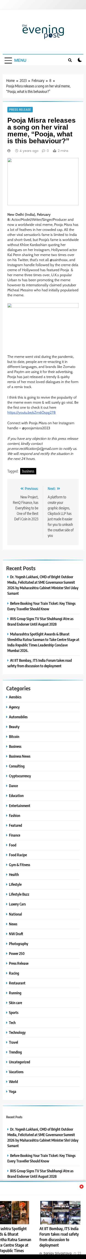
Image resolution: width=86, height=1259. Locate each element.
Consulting (17, 766)
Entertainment (19, 805)
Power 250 (17, 953)
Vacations (16, 1071)
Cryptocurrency (20, 775)
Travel (13, 1042)
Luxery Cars (17, 904)
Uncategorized (19, 1061)
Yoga (12, 1091)
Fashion (14, 815)
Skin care (15, 1002)
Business (15, 746)
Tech (12, 1022)
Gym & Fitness (19, 864)
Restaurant (17, 983)
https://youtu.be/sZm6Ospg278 (31, 412)
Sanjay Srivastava (58, 1253)
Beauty (14, 726)
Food (12, 845)
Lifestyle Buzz (19, 894)
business (28, 471)
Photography (18, 943)
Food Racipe (18, 854)
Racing (14, 973)
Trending (15, 1052)
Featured (15, 825)
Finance (14, 835)
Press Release (20, 109)
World (13, 1081)
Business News (19, 756)
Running (15, 992)
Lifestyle (15, 884)
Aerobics (15, 696)
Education (16, 795)
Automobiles (18, 716)
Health (14, 874)
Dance (13, 785)
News (13, 923)
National (15, 914)
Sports (13, 1012)
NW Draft (16, 933)
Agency (14, 707)
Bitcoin (14, 736)
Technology (17, 1032)
